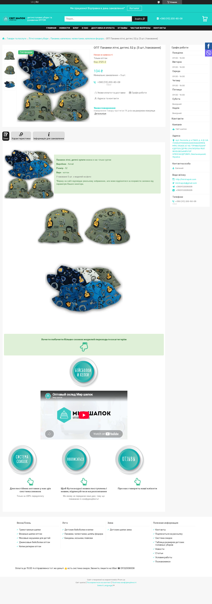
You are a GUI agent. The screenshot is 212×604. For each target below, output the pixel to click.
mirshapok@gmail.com (186, 183)
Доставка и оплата (103, 28)
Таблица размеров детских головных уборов (169, 543)
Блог (76, 28)
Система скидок (163, 538)
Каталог (134, 8)
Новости (64, 28)
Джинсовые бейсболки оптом (34, 542)
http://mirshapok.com (186, 179)
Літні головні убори (38, 38)
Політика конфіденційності (124, 582)
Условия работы (163, 557)
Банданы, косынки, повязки (79, 538)
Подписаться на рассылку (169, 534)
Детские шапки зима (121, 529)
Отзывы (122, 28)
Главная (51, 28)
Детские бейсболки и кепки (79, 529)
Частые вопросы (140, 28)
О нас (85, 28)
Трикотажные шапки (30, 529)
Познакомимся (162, 561)
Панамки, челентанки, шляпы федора (84, 534)
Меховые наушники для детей (34, 538)
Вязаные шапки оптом (30, 534)
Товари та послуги (16, 38)
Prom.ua (121, 580)
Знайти (139, 18)
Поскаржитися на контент (99, 582)
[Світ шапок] (14, 18)
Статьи (159, 553)
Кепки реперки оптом (30, 546)
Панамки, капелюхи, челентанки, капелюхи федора (77, 38)
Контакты (159, 28)
